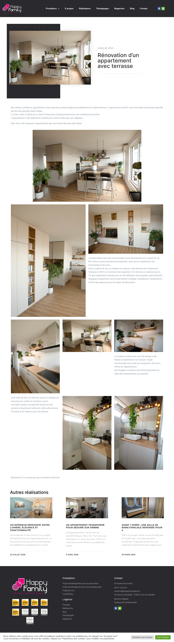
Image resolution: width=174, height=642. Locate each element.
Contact (143, 8)
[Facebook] (159, 8)
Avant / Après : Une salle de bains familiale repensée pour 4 (142, 527)
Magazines (119, 8)
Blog (132, 8)
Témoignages (102, 8)
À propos (69, 8)
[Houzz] (163, 8)
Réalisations (85, 8)
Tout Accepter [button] (163, 637)
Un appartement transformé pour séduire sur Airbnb (85, 526)
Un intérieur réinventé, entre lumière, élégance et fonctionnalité (30, 527)
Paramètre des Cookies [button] (142, 637)
